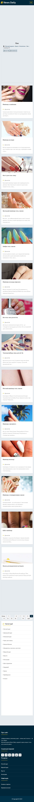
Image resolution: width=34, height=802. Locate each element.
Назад (3, 616)
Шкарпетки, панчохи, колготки (11, 648)
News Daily (9, 2)
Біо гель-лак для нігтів (10, 317)
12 (7, 618)
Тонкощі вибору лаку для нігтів (13, 353)
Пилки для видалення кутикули (13, 566)
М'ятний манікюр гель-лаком (12, 388)
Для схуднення (7, 663)
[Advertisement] (17, 25)
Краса (5, 671)
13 (11, 618)
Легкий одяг (6, 629)
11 (4, 618)
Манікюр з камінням (9, 104)
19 (23, 618)
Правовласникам (5, 787)
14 (15, 618)
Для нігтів (6, 50)
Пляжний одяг (7, 636)
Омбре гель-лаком (9, 246)
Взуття (5, 655)
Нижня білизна (7, 644)
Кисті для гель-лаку (9, 175)
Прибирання (6, 674)
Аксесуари (6, 659)
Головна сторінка (5, 784)
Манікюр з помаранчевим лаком (13, 495)
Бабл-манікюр (7, 530)
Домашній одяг (7, 633)
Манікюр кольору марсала (11, 282)
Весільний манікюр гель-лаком (13, 211)
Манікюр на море (8, 140)
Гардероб (6, 667)
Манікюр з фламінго (9, 424)
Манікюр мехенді (8, 459)
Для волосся (13, 50)
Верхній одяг (7, 652)
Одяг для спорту (8, 640)
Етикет (5, 678)
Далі (29, 618)
